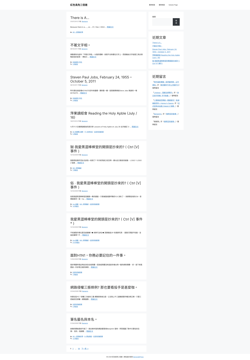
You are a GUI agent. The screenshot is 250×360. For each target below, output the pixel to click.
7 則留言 (75, 170)
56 (79, 349)
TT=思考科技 (88, 132)
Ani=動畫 (75, 204)
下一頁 (84, 349)
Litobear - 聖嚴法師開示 (163, 93)
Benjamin (157, 114)
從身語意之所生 (77, 62)
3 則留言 (75, 64)
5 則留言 (75, 134)
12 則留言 (76, 338)
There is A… (79, 18)
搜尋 (154, 17)
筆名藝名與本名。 (84, 319)
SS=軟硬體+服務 (78, 132)
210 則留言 (76, 242)
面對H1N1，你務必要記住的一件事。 (98, 255)
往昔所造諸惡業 (99, 132)
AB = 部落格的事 (78, 32)
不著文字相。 (80, 45)
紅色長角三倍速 (78, 4)
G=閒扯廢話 (88, 336)
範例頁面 (152, 5)
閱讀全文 (110, 27)
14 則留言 (76, 206)
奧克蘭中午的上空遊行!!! (170, 85)
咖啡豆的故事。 (172, 114)
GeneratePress (138, 357)
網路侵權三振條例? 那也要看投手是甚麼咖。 (104, 287)
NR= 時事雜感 (77, 168)
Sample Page (173, 5)
